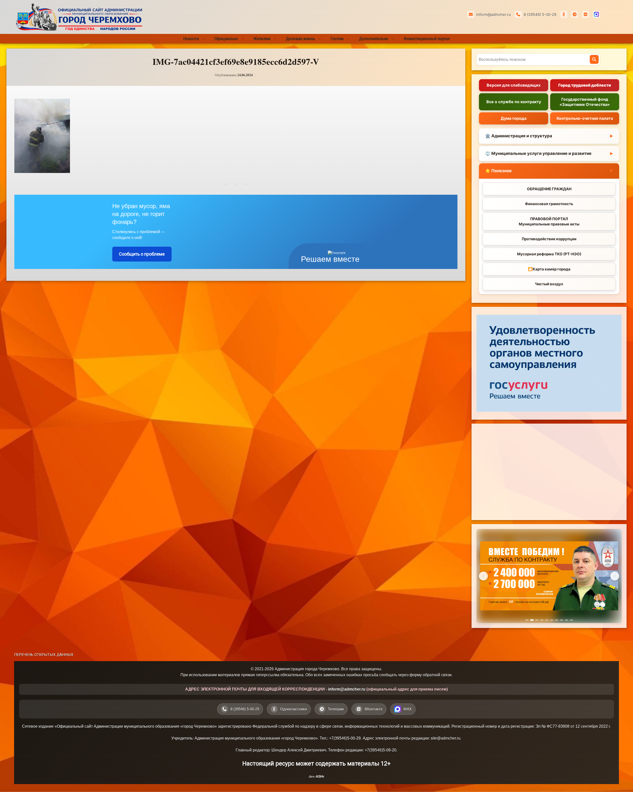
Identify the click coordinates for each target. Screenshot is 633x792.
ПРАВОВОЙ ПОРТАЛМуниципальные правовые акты (549, 221)
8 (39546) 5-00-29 (540, 14)
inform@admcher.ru (493, 14)
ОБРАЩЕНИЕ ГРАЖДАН (549, 189)
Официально (226, 38)
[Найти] (594, 59)
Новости (191, 38)
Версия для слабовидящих (514, 85)
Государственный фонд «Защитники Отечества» (585, 102)
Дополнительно (373, 38)
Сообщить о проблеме (142, 254)
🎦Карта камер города (549, 269)
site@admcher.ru (445, 738)
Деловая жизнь (300, 38)
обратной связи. (437, 675)
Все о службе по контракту (513, 101)
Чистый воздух (549, 284)
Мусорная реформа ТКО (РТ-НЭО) (549, 254)
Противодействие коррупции (549, 239)
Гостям (337, 38)
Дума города (513, 118)
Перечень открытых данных (43, 654)
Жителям (261, 38)
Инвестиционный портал (427, 38)
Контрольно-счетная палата (585, 118)
